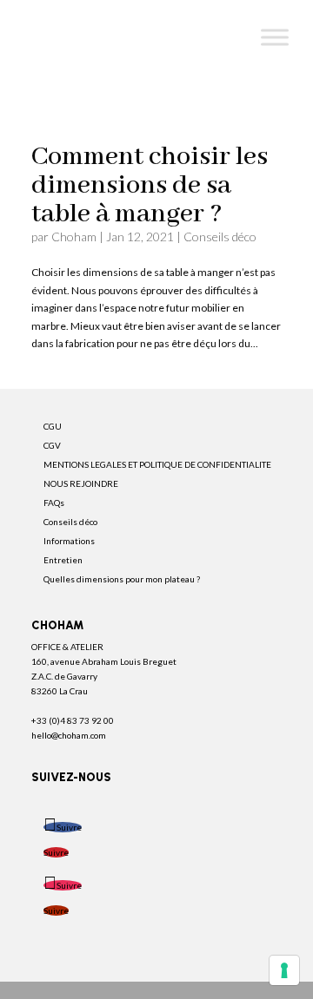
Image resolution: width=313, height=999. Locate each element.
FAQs (53, 502)
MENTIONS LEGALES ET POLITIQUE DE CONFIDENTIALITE (157, 464)
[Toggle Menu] (275, 37)
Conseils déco (219, 236)
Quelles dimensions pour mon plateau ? (121, 579)
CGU (52, 426)
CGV (52, 445)
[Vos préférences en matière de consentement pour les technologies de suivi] (284, 970)
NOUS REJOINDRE (80, 483)
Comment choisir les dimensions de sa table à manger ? (149, 185)
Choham (74, 236)
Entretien (63, 560)
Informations (69, 541)
